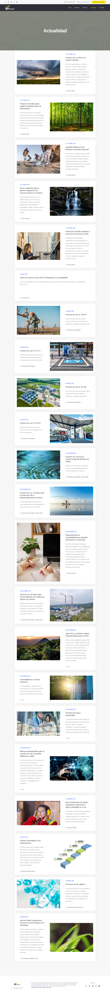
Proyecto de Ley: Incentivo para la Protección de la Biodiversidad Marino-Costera (32, 495)
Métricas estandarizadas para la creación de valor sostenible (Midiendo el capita (32, 753)
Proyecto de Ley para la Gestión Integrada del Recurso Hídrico (77, 459)
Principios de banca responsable (73, 714)
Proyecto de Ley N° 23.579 (76, 315)
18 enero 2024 (24, 419)
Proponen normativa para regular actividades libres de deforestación (30, 106)
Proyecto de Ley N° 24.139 (76, 387)
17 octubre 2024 (70, 54)
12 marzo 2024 (70, 311)
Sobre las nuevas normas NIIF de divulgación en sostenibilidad (44, 278)
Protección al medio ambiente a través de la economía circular (78, 233)
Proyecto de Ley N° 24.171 (30, 351)
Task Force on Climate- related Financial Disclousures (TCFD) (77, 635)
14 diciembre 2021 (71, 630)
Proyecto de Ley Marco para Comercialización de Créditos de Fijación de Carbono (32, 597)
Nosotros (84, 7)
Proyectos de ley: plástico (75, 884)
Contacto (101, 7)
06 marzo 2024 (24, 347)
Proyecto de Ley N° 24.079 (30, 423)
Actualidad (93, 7)
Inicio (70, 7)
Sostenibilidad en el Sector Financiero (30, 681)
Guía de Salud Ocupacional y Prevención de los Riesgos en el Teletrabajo (32, 922)
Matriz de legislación (98, 2)
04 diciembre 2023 (71, 453)
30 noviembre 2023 (71, 531)
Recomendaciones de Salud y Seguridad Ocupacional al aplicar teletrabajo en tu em (77, 804)
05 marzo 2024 (70, 383)
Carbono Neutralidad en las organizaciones (30, 842)
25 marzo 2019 (24, 837)
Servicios (77, 7)
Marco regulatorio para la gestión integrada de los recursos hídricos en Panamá (31, 190)
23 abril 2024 (23, 274)
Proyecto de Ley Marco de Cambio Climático (76, 59)
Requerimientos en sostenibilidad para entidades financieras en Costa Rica (77, 537)
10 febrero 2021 (70, 799)
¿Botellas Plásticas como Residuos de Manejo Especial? (77, 148)
